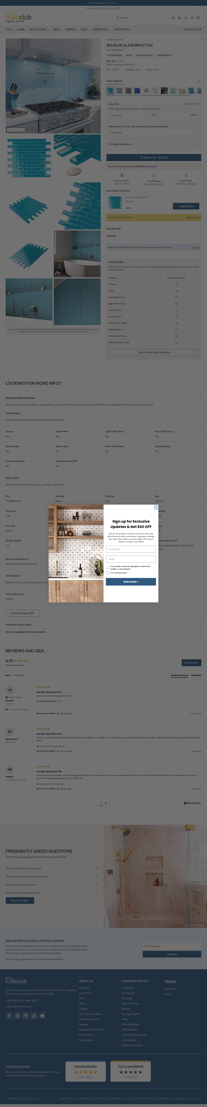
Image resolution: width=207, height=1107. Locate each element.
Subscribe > (131, 581)
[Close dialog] (156, 507)
